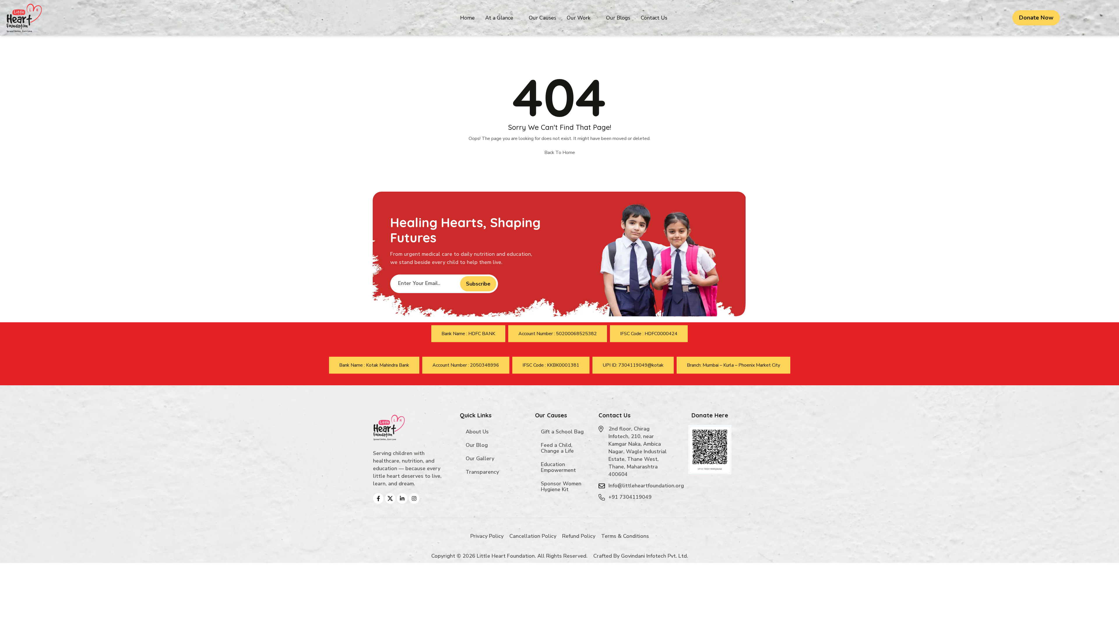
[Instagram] (414, 498)
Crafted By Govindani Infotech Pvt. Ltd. (640, 555)
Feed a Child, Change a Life (557, 448)
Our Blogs (618, 17)
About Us (477, 431)
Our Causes (542, 17)
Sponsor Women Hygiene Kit (561, 486)
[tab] (468, 333)
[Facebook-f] (378, 498)
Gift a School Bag (562, 431)
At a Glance (499, 17)
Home (467, 17)
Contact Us (654, 17)
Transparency (482, 471)
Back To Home (559, 152)
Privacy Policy (487, 536)
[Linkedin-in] (402, 498)
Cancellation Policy (532, 536)
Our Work (578, 17)
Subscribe (478, 283)
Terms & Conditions (625, 536)
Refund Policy (578, 536)
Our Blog (477, 445)
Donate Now (1036, 18)
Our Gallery (480, 458)
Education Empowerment (558, 467)
